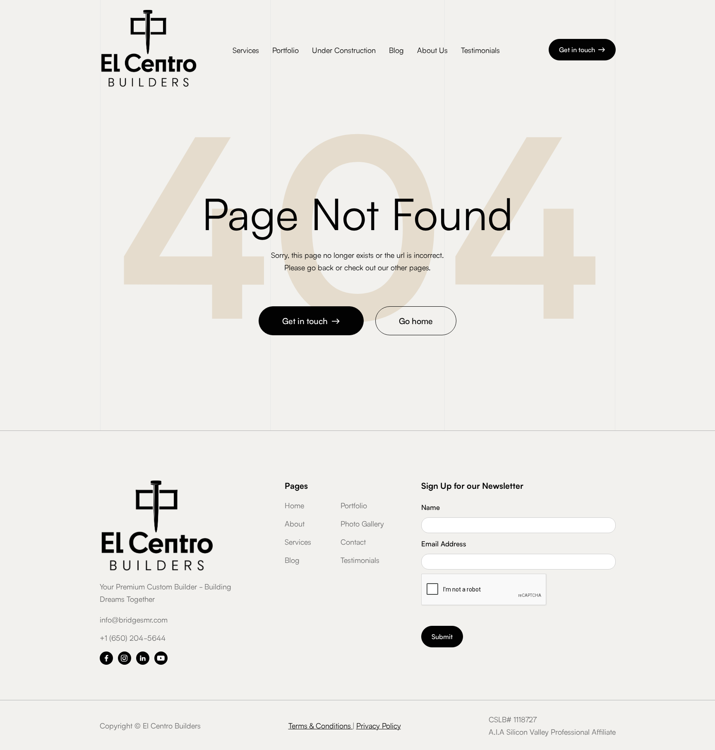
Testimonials (480, 49)
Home (294, 505)
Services (246, 49)
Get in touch (582, 49)
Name (430, 507)
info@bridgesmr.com (134, 619)
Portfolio (285, 49)
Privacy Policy (378, 725)
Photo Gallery (362, 523)
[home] (148, 49)
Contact (353, 541)
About (295, 523)
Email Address (443, 543)
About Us (432, 49)
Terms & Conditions (320, 725)
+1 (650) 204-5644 (133, 637)
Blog (396, 49)
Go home (416, 320)
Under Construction (344, 49)
